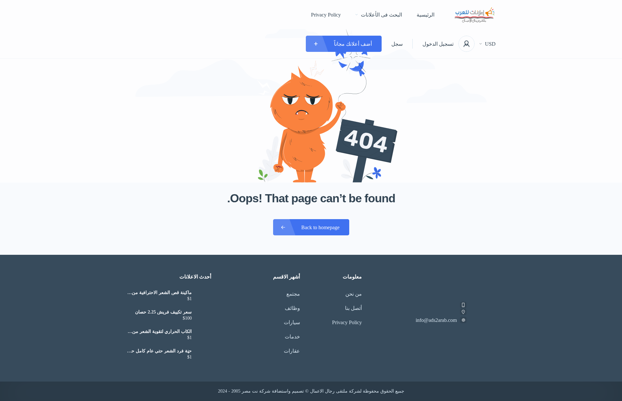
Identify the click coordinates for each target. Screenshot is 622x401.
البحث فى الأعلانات (381, 15)
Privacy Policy (326, 15)
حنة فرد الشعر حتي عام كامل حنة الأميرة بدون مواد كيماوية (160, 351)
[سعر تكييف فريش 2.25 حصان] (204, 316)
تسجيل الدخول (438, 44)
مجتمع (293, 294)
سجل (397, 44)
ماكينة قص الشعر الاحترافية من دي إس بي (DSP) (162, 292)
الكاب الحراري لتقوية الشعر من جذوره (162, 331)
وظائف (292, 308)
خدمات (292, 336)
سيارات (292, 322)
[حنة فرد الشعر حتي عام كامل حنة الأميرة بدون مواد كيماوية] (204, 355)
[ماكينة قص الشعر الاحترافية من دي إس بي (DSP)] (204, 296)
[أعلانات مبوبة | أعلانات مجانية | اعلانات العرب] (475, 15)
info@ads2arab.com (436, 320)
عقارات (292, 351)
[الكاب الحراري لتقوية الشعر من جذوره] (204, 335)
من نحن (353, 294)
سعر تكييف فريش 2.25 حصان (163, 312)
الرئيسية (425, 15)
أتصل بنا (353, 308)
